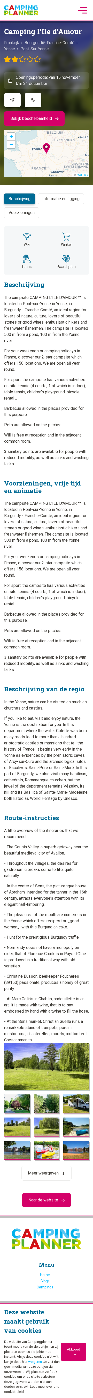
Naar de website (43, 1200)
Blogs (45, 1281)
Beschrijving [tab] (19, 198)
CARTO (82, 175)
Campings (45, 1287)
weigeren (35, 1362)
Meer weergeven (43, 1173)
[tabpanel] (46, 703)
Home (45, 1275)
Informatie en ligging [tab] (61, 198)
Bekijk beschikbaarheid (31, 118)
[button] (46, 148)
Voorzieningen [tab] (22, 212)
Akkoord (73, 1349)
